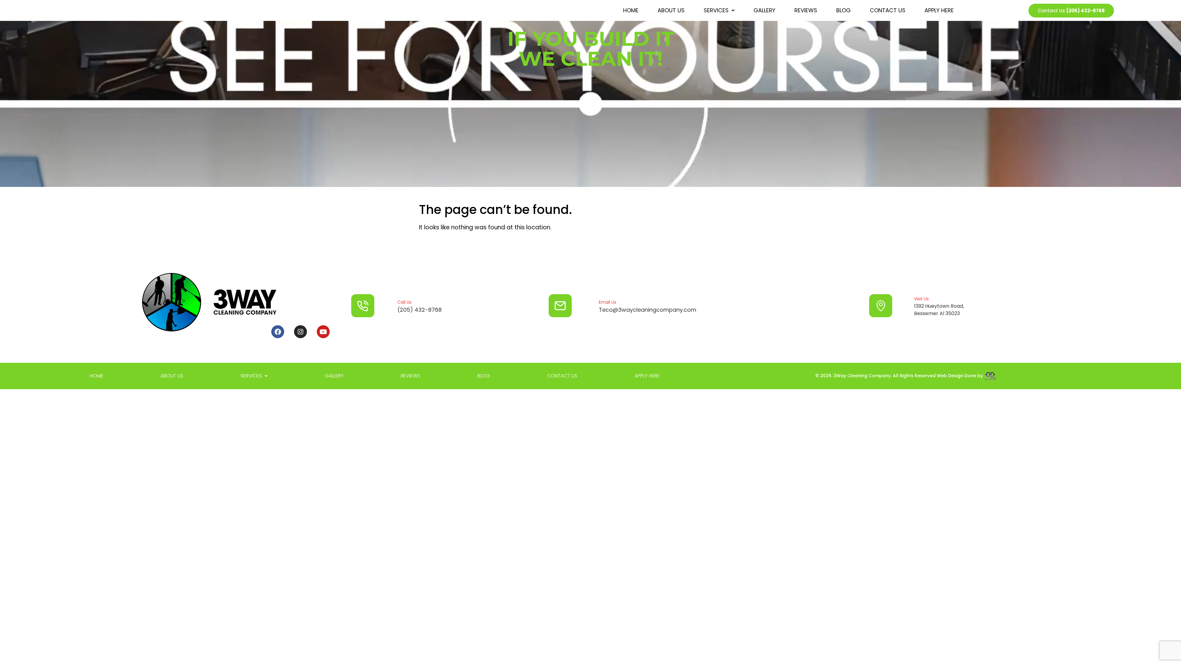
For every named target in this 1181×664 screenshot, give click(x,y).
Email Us (607, 302)
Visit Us (921, 299)
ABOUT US (671, 10)
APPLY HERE (939, 10)
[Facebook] (277, 331)
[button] (719, 10)
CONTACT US (887, 10)
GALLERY (764, 10)
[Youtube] (323, 331)
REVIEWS (805, 10)
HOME (630, 10)
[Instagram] (300, 331)
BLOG (843, 10)
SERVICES (716, 10)
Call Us (404, 302)
